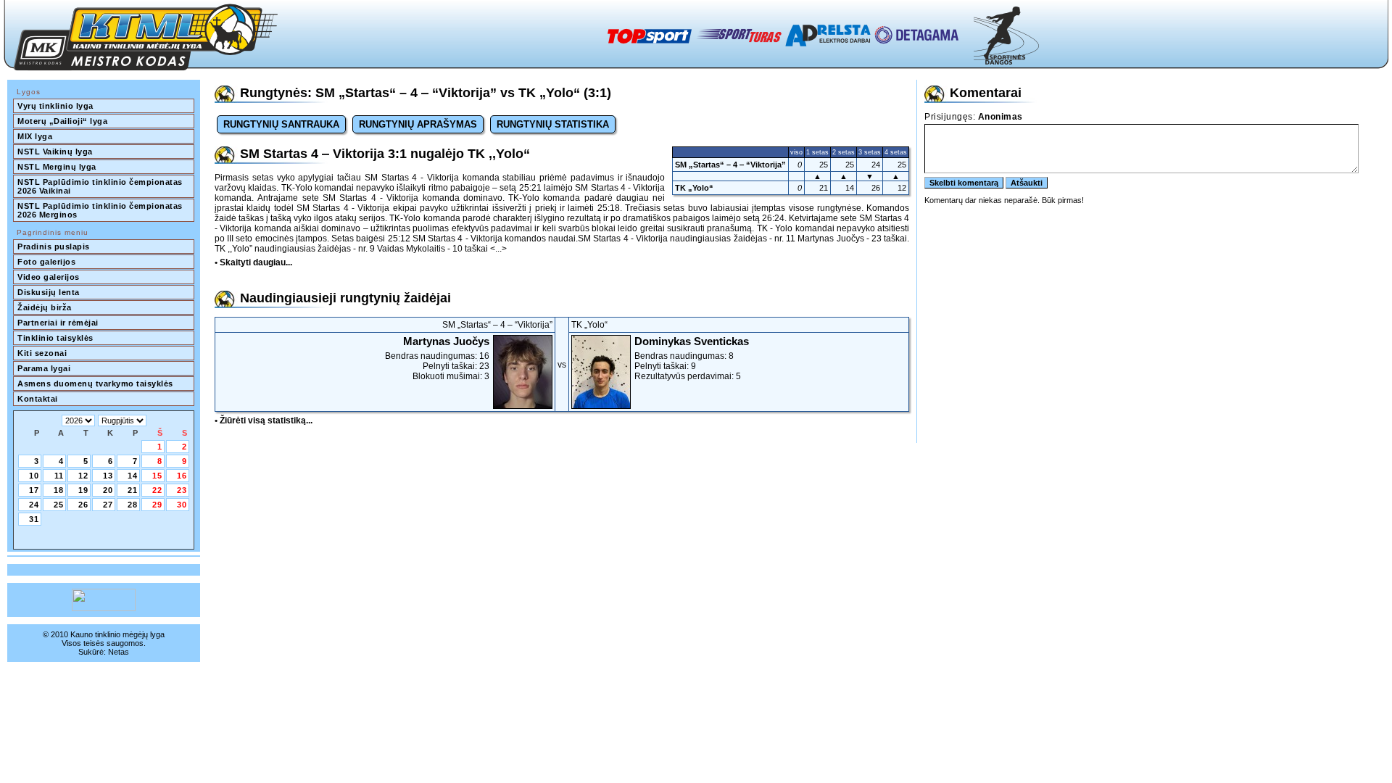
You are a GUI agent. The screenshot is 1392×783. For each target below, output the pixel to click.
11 (59, 475)
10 (34, 475)
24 (34, 504)
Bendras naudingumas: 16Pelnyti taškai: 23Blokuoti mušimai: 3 (437, 358)
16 (182, 475)
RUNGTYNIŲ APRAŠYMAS (418, 124)
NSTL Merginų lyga (56, 166)
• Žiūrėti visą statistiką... (263, 420)
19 (83, 490)
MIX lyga (34, 136)
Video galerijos (48, 277)
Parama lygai (43, 368)
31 (34, 519)
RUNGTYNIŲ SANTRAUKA (281, 124)
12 (83, 475)
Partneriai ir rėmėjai (58, 322)
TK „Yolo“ (694, 187)
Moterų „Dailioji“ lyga (62, 121)
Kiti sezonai (42, 353)
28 (133, 504)
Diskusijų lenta (48, 292)
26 (83, 504)
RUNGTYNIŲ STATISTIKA (553, 124)
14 (133, 475)
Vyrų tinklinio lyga (55, 106)
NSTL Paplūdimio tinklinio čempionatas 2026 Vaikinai (101, 186)
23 (182, 490)
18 (59, 490)
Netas (118, 651)
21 (133, 490)
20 (108, 490)
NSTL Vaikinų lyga (55, 151)
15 (157, 475)
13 (108, 475)
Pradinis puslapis (53, 246)
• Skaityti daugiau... (253, 262)
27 (108, 504)
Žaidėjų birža (44, 307)
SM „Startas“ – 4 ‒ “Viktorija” (730, 164)
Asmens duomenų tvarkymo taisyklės (95, 383)
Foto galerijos (46, 261)
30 (182, 504)
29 (157, 504)
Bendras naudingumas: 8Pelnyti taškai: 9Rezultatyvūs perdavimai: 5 (691, 358)
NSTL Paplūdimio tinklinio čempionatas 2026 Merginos (101, 210)
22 (157, 490)
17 (34, 490)
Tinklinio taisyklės (55, 338)
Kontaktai (37, 398)
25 (59, 504)
